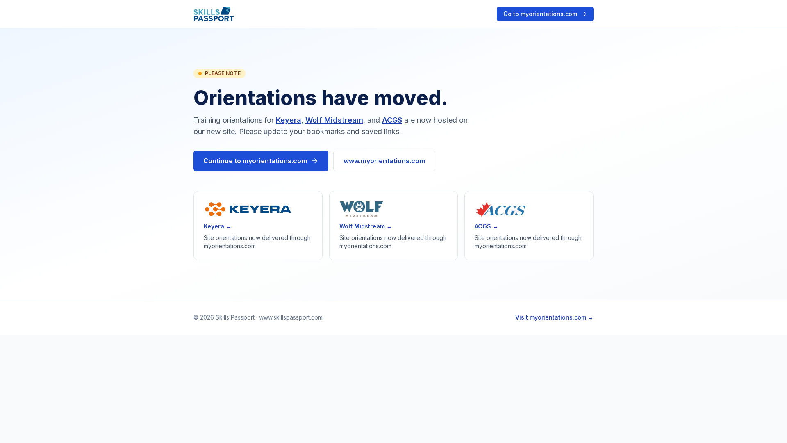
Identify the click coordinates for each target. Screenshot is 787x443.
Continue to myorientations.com (255, 161)
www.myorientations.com (384, 161)
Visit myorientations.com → (554, 317)
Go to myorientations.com (540, 13)
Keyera (288, 120)
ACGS (392, 120)
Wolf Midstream (334, 120)
